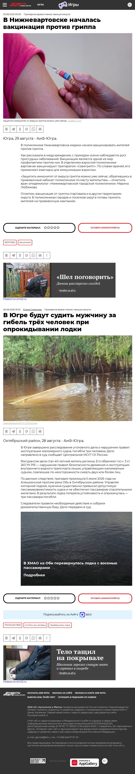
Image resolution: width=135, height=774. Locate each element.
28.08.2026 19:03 (11, 309)
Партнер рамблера (57, 761)
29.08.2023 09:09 (12, 14)
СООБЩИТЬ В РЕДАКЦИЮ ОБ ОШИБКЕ (77, 697)
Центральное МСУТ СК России (20, 423)
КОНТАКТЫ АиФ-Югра (38, 693)
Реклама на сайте (62, 693)
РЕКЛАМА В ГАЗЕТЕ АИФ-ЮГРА (90, 693)
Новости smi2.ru (15, 299)
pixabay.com (75, 120)
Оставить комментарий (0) (105, 228)
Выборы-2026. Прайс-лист (41, 697)
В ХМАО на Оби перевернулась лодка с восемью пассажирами (70, 565)
